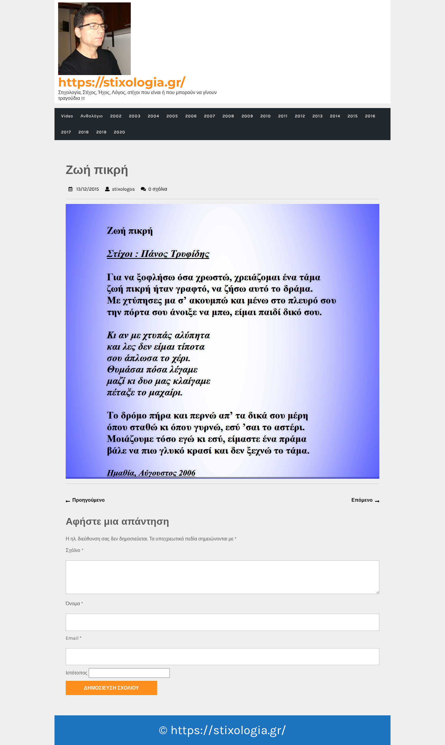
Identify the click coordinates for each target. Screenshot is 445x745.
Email (74, 638)
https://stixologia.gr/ (121, 82)
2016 (370, 116)
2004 (153, 116)
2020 (119, 132)
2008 (228, 116)
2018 (83, 132)
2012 (300, 116)
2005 (172, 116)
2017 (66, 132)
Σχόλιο (75, 550)
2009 (247, 116)
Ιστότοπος (76, 673)
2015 (353, 116)
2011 (283, 116)
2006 (191, 116)
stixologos (123, 189)
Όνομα (74, 603)
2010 (265, 116)
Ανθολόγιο (92, 116)
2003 (134, 116)
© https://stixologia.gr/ (222, 730)
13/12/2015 (87, 189)
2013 (317, 116)
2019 (101, 132)
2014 (335, 116)
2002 (116, 116)
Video (67, 116)
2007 (209, 116)
